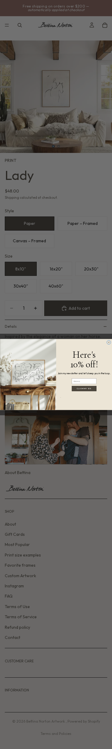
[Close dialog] (109, 342)
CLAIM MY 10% (84, 388)
